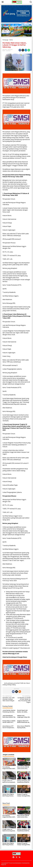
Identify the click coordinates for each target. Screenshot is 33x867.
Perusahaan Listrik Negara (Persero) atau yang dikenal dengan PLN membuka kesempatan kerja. (16, 97)
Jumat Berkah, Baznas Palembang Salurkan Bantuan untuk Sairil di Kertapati (9, 711)
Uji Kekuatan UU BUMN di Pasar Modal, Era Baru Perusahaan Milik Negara (23, 699)
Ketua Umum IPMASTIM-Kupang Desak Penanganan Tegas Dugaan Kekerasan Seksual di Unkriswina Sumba (23, 726)
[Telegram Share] (26, 50)
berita (5, 683)
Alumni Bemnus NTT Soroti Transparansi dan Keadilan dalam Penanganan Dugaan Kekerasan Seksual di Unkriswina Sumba (8, 726)
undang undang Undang (9, 684)
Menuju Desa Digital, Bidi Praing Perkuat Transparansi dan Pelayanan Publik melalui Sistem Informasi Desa (8, 794)
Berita (4, 50)
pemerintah (16, 683)
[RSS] (19, 691)
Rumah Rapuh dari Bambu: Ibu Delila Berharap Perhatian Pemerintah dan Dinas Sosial (23, 711)
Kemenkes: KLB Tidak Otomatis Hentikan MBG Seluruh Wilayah (8, 698)
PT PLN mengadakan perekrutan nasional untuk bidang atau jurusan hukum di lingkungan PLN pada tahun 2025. (16, 105)
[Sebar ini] (20, 50)
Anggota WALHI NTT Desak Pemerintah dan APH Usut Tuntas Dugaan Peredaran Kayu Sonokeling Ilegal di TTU (23, 721)
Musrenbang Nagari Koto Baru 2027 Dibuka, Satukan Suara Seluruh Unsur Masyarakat (9, 767)
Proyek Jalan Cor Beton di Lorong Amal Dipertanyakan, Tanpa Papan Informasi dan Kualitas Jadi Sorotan (9, 781)
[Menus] (2, 2)
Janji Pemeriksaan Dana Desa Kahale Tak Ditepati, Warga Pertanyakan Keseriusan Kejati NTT (9, 716)
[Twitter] (16, 691)
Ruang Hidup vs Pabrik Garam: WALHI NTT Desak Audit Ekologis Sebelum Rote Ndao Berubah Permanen (9, 721)
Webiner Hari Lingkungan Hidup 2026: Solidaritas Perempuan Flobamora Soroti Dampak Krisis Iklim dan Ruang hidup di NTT (23, 716)
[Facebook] (13, 691)
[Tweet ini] (23, 50)
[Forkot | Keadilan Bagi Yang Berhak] (17, 2)
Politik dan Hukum (25, 683)
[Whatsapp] (29, 50)
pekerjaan (10, 683)
